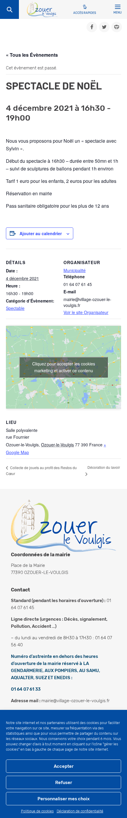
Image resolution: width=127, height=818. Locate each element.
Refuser (63, 782)
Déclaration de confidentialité (80, 811)
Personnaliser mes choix (63, 798)
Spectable (15, 308)
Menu (117, 12)
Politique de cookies (37, 811)
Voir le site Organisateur (86, 312)
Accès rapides (84, 13)
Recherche (9, 9)
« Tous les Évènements (32, 54)
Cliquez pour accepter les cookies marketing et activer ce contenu (63, 367)
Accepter (64, 766)
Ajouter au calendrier (40, 233)
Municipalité (75, 270)
